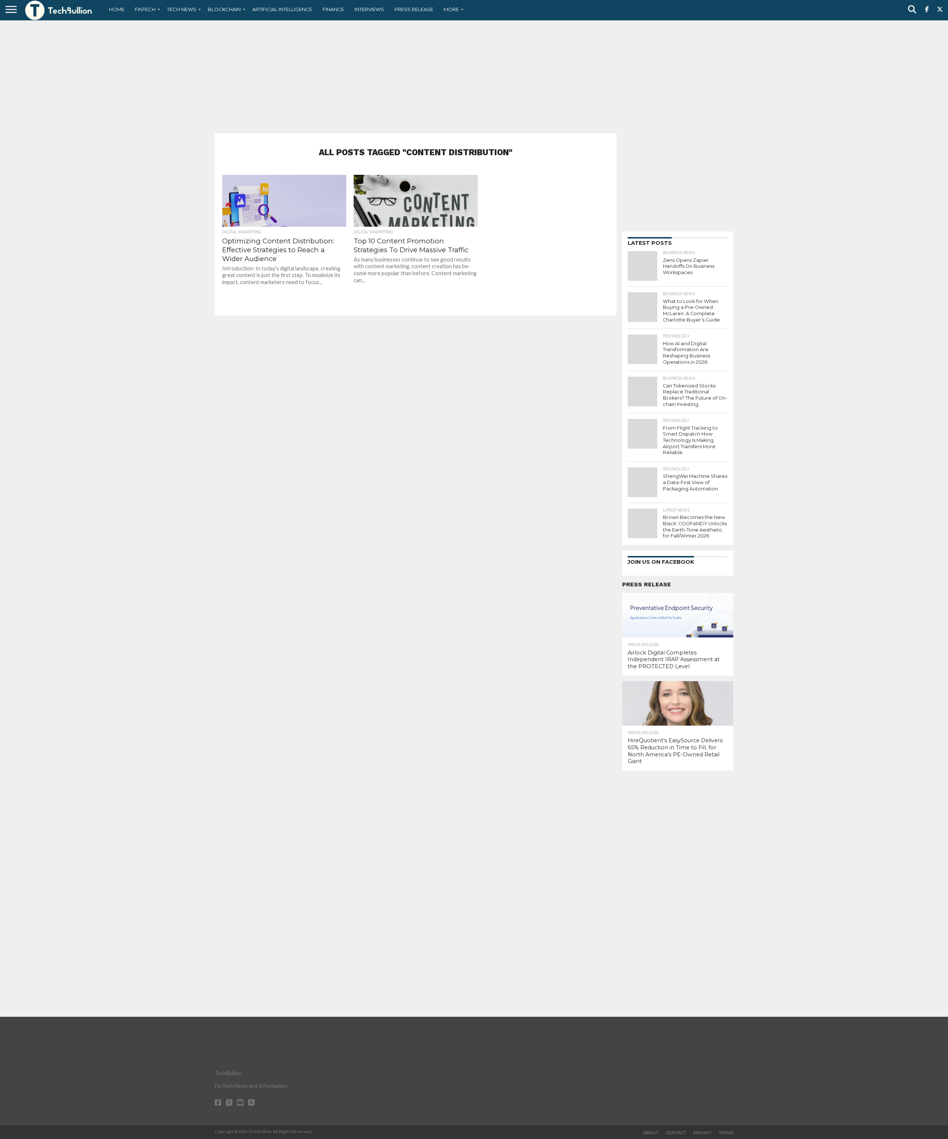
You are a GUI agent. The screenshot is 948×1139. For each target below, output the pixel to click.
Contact (676, 1132)
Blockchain (224, 9)
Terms (726, 1132)
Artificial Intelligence (282, 9)
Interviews (369, 9)
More (451, 9)
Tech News (181, 9)
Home (116, 9)
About (650, 1132)
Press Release (413, 9)
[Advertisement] (474, 76)
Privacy (702, 1132)
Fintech (145, 9)
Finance (333, 9)
